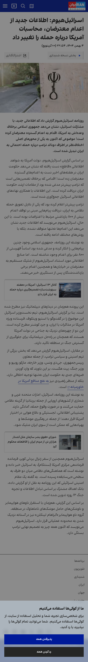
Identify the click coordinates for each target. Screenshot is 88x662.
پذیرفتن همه (44, 639)
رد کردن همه (44, 652)
